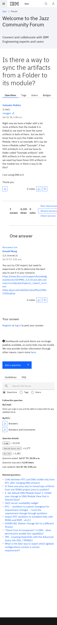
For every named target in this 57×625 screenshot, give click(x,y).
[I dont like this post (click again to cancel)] (44, 188)
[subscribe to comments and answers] (4, 429)
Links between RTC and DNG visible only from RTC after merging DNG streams (30, 481)
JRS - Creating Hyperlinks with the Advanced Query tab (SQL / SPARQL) (29, 538)
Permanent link (9, 247)
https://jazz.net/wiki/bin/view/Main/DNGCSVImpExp (24, 291)
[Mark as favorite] (4, 188)
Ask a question (13, 365)
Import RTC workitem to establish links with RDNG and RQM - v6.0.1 (29, 518)
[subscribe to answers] (4, 423)
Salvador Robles (11, 105)
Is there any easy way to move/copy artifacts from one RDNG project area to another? (29, 488)
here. (33, 352)
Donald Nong (9, 251)
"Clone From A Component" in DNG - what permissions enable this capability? (28, 532)
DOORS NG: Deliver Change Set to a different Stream (29, 525)
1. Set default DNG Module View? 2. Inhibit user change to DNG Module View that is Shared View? (28, 496)
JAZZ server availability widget (21, 503)
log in (18, 325)
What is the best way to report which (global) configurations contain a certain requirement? (29, 547)
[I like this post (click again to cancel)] (38, 188)
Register (7, 325)
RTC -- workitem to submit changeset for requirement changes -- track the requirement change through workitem (27, 510)
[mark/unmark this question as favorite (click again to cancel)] (4, 188)
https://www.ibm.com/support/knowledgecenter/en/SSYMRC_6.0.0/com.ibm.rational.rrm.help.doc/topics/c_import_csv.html (24, 281)
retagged (6, 113)
